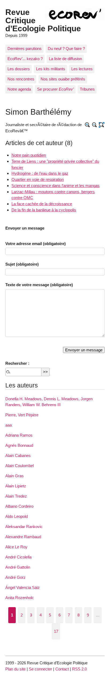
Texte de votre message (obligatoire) (39, 284)
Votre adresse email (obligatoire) (35, 243)
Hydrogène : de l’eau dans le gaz (39, 173)
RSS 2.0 (79, 669)
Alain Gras (14, 476)
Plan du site (15, 669)
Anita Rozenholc (19, 597)
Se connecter (40, 669)
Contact (62, 669)
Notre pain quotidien (28, 155)
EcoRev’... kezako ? (25, 58)
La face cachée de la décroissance (41, 203)
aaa (8, 425)
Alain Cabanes (18, 455)
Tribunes (87, 89)
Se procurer (55, 89)
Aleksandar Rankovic (24, 526)
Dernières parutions (24, 48)
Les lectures (82, 69)
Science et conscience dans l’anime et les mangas (55, 185)
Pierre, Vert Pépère (21, 415)
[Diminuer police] (95, 125)
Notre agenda (19, 89)
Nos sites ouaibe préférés (63, 79)
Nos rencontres (20, 79)
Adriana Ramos (19, 435)
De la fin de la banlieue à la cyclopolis (43, 210)
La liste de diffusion (65, 58)
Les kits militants (50, 69)
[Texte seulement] (102, 125)
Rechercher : (17, 363)
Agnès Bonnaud (19, 445)
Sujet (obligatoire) (22, 264)
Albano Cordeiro (19, 506)
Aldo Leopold (16, 516)
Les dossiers (18, 69)
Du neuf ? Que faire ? (66, 48)
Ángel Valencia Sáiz (22, 587)
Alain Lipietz (15, 486)
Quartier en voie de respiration (37, 179)
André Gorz (15, 577)
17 (56, 631)
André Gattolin (17, 567)
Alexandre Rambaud (23, 536)
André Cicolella (18, 557)
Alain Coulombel (19, 465)
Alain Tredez (16, 496)
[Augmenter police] (87, 125)
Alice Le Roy (16, 547)
